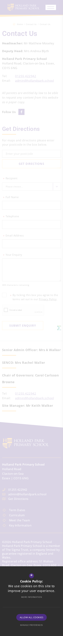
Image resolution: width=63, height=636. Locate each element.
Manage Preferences (31, 625)
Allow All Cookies (31, 617)
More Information (31, 597)
